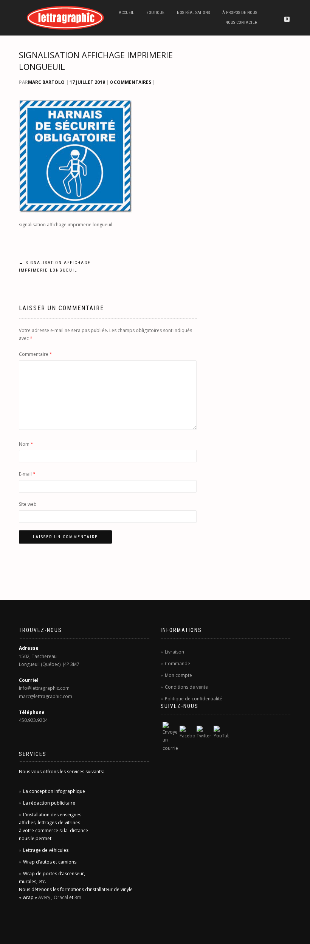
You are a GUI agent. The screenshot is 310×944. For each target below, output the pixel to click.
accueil (126, 12)
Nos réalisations (193, 12)
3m (77, 897)
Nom (26, 444)
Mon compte (178, 675)
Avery (44, 897)
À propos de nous (239, 12)
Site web (28, 504)
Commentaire (35, 354)
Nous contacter (241, 22)
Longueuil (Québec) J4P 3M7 (49, 664)
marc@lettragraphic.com (45, 696)
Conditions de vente (186, 687)
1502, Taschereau (38, 656)
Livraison (174, 652)
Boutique (155, 12)
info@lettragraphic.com (44, 688)
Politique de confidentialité (193, 698)
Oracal (61, 897)
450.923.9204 (33, 720)
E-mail (27, 474)
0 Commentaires (130, 82)
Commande (177, 663)
